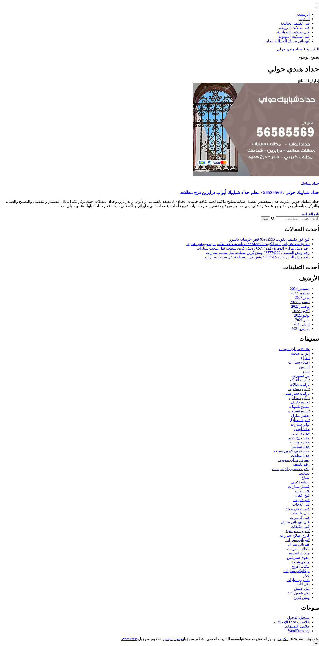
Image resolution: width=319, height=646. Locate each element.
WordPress (129, 639)
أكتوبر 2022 (301, 311)
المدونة (304, 19)
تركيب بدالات (300, 384)
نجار (306, 575)
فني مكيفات (300, 526)
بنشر (306, 371)
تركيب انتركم (299, 380)
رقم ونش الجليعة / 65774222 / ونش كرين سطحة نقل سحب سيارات (258, 253)
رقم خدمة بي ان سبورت (291, 469)
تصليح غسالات (299, 411)
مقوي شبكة (300, 562)
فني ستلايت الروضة (294, 28)
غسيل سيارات (299, 487)
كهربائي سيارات (297, 540)
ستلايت (304, 473)
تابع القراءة (310, 214)
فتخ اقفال (302, 495)
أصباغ (305, 358)
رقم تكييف (301, 464)
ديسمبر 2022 (300, 302)
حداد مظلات (300, 455)
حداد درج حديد (299, 438)
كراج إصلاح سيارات (295, 535)
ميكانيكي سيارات (296, 571)
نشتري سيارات (298, 580)
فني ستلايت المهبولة (294, 37)
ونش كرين (302, 598)
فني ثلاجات (301, 504)
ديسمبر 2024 (300, 289)
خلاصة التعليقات (297, 626)
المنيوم (304, 367)
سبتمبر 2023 (300, 293)
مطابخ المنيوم (299, 553)
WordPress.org (299, 631)
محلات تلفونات (298, 549)
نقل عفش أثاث (298, 593)
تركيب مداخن (299, 398)
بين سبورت (301, 376)
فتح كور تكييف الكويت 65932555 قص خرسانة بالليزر (269, 239)
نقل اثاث (303, 584)
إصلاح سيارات (299, 362)
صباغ (306, 478)
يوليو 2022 (302, 315)
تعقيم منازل (300, 416)
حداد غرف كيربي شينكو (292, 451)
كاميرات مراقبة (298, 531)
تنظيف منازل (299, 420)
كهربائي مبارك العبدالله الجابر (287, 41)
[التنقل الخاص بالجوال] (317, 3)
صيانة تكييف (300, 482)
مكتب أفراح (300, 566)
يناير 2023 (302, 298)
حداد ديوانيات (300, 442)
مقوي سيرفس (298, 558)
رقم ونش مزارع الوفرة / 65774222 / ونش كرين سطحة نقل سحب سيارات (253, 248)
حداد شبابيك (310, 183)
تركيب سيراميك (297, 393)
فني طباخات (300, 513)
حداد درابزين (300, 433)
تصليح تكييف (300, 402)
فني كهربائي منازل (295, 522)
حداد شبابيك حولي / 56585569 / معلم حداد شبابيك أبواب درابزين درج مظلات (249, 192)
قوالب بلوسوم (173, 639)
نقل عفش (302, 589)
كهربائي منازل (299, 544)
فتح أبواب (302, 491)
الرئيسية (303, 14)
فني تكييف (301, 500)
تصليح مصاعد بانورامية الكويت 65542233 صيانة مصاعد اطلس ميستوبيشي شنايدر (248, 244)
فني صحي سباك (297, 509)
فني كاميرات (300, 518)
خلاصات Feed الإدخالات (292, 622)
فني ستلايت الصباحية (293, 32)
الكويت (283, 639)
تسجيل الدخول (298, 618)
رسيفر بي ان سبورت (294, 460)
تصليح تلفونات (299, 407)
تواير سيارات (300, 424)
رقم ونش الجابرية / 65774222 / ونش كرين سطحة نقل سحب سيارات (257, 257)
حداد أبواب (302, 429)
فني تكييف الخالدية (295, 23)
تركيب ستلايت (299, 389)
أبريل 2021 (302, 324)
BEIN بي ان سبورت (294, 349)
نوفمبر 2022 (300, 306)
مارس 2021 (300, 329)
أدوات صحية (300, 353)
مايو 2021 (302, 320)
